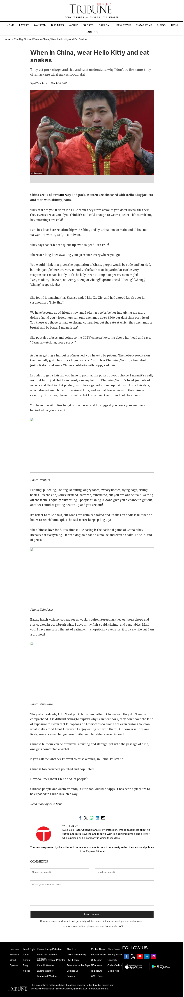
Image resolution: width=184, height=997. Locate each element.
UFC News (96, 960)
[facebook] (81, 817)
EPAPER (114, 17)
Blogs (161, 25)
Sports (88, 25)
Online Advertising (76, 954)
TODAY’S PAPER (75, 17)
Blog (25, 965)
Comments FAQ (114, 926)
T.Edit (26, 954)
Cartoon (92, 31)
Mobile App (113, 970)
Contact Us (72, 970)
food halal (55, 729)
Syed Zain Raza (38, 83)
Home (10, 25)
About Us (71, 949)
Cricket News (98, 949)
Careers (71, 976)
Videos (26, 970)
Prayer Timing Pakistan (49, 949)
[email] (103, 817)
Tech (174, 25)
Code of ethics (115, 965)
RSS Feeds (73, 960)
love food (54, 530)
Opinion (103, 25)
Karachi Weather (45, 965)
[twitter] (86, 817)
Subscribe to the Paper (79, 965)
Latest (24, 25)
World (73, 25)
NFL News (96, 970)
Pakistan (40, 25)
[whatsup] (92, 817)
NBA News (96, 965)
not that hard (39, 380)
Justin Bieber (39, 365)
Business (57, 25)
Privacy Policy (115, 954)
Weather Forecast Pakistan (51, 960)
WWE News (97, 976)
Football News (98, 954)
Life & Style (122, 25)
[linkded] (98, 817)
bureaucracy (62, 195)
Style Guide (113, 949)
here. (59, 804)
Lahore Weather (45, 970)
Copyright (112, 960)
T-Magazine (144, 25)
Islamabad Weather (47, 976)
